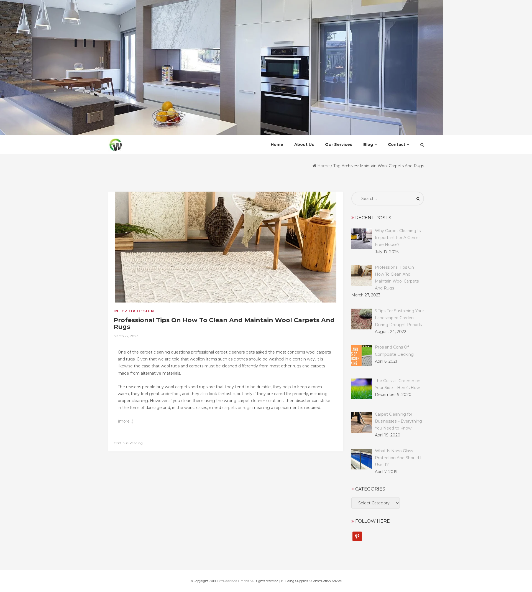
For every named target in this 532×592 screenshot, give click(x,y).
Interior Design (134, 311)
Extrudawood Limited (233, 581)
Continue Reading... (129, 443)
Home (323, 165)
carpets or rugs (236, 407)
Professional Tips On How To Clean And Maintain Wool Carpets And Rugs (224, 323)
